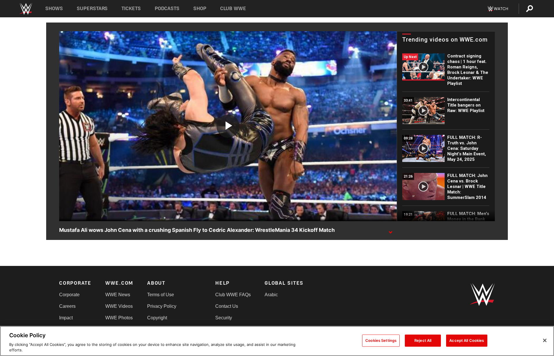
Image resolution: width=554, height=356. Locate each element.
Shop (199, 8)
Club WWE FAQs (233, 294)
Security (223, 317)
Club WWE (233, 8)
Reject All (422, 340)
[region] (277, 341)
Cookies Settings (380, 340)
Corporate (69, 294)
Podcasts (167, 8)
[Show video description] (390, 230)
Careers (67, 306)
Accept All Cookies (466, 340)
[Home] (25, 9)
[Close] (544, 340)
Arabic (271, 294)
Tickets (131, 8)
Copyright (157, 317)
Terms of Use (160, 294)
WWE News (117, 294)
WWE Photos (119, 317)
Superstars (92, 8)
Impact (66, 317)
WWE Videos (119, 306)
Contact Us (226, 306)
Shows (54, 8)
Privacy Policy (161, 306)
